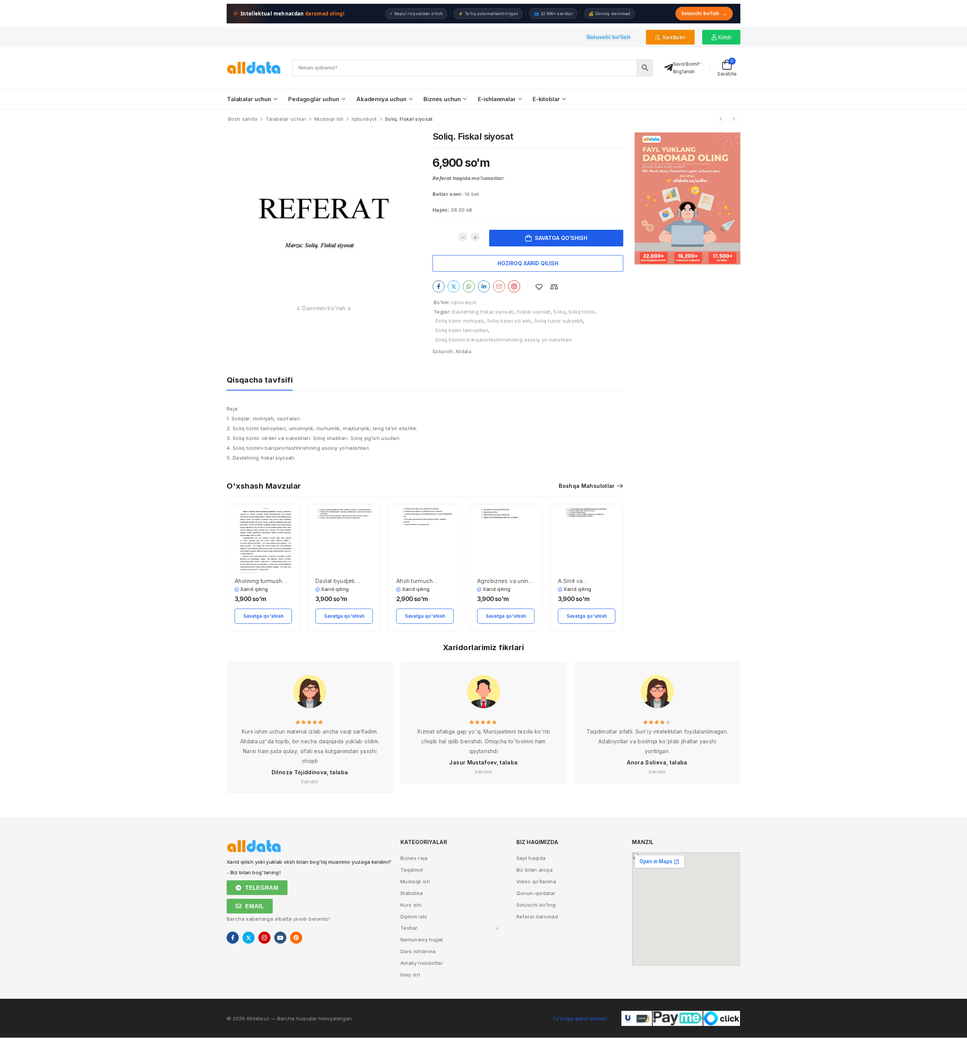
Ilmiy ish (410, 975)
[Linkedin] (484, 286)
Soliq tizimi (581, 312)
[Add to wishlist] (539, 287)
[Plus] (475, 236)
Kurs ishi (411, 905)
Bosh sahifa (243, 119)
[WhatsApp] (469, 286)
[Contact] (668, 67)
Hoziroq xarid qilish (527, 263)
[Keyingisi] (734, 118)
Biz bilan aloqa (534, 870)
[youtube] (280, 938)
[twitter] (249, 938)
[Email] (499, 286)
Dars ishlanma (418, 951)
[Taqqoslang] (554, 287)
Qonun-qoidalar (536, 893)
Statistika (411, 893)
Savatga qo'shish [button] (263, 616)
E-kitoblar (546, 99)
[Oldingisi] (721, 118)
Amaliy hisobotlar (421, 963)
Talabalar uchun (249, 99)
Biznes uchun (441, 99)
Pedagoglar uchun (313, 99)
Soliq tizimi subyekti (558, 321)
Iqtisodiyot (364, 119)
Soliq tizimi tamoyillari (461, 330)
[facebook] (233, 938)
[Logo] (254, 67)
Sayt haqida (531, 858)
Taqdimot (411, 870)
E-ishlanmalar (497, 99)
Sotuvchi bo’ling (536, 905)
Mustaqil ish (329, 119)
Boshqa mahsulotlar (587, 486)
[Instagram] (514, 286)
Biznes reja (414, 858)
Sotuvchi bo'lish (704, 13)
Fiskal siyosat (533, 312)
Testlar (408, 928)
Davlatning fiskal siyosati (483, 312)
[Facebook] (439, 286)
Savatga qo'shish (561, 238)
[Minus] (462, 236)
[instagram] (264, 938)
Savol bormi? (686, 64)
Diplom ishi (413, 916)
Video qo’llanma (536, 881)
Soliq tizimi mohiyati (459, 321)
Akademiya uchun (381, 99)
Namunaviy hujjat (421, 940)
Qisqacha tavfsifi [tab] (260, 379)
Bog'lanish (684, 71)
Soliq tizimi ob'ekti (509, 321)
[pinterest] (296, 938)
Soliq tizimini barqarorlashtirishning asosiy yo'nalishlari (503, 340)
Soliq (559, 312)
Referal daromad (537, 916)
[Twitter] (454, 286)
